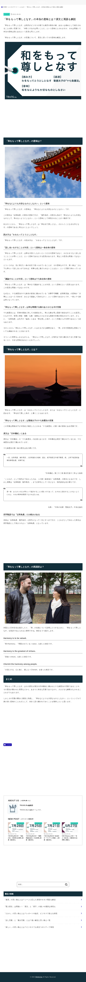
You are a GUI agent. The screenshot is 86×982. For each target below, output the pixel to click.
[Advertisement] (21, 116)
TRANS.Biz (38, 977)
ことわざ (6, 14)
